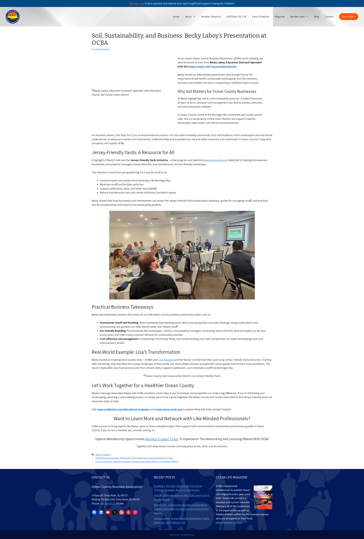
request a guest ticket (161, 439)
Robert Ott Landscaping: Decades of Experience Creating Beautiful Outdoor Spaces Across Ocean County (181, 509)
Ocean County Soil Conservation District (212, 66)
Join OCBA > (348, 16)
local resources (188, 534)
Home (176, 16)
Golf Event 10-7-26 (236, 16)
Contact (329, 16)
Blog (316, 16)
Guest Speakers (102, 454)
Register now (136, 3)
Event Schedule (260, 16)
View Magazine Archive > (229, 522)
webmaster (175, 534)
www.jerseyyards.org (215, 160)
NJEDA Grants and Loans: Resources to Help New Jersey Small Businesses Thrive (134, 457)
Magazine (280, 16)
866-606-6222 (107, 503)
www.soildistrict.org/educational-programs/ (123, 409)
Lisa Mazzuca (166, 359)
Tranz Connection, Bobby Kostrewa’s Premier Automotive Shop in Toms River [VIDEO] (137, 461)
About (188, 16)
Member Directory (211, 16)
